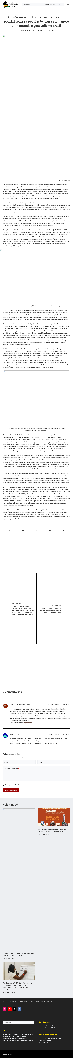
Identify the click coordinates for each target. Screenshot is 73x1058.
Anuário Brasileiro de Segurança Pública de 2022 (25, 455)
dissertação (6, 326)
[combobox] (33, 4)
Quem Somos (12, 1002)
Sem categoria (38, 30)
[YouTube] (10, 1009)
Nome (6, 762)
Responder (66, 704)
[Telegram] (50, 530)
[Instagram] (5, 1009)
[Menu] (68, 4)
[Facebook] (9, 530)
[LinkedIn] (36, 530)
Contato (50, 1002)
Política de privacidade (26, 1002)
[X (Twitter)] (23, 530)
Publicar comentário (11, 790)
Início (4, 1002)
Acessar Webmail (40, 1002)
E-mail (41, 762)
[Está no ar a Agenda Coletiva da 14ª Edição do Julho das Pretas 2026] (54, 817)
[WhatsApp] (63, 530)
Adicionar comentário (11, 768)
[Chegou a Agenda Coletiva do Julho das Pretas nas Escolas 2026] (19, 879)
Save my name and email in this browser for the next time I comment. (24, 785)
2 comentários (49, 30)
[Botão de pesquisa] (62, 4)
